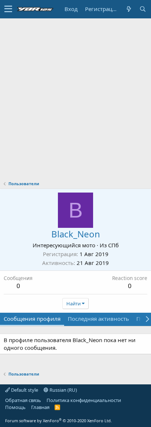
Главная (40, 407)
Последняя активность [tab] (98, 318)
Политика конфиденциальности (84, 400)
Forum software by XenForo (58, 420)
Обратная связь (23, 400)
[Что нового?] (129, 9)
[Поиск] (143, 9)
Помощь (15, 407)
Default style (24, 390)
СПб (113, 245)
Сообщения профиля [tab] (32, 318)
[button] (8, 9)
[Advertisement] (75, 97)
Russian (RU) (62, 390)
